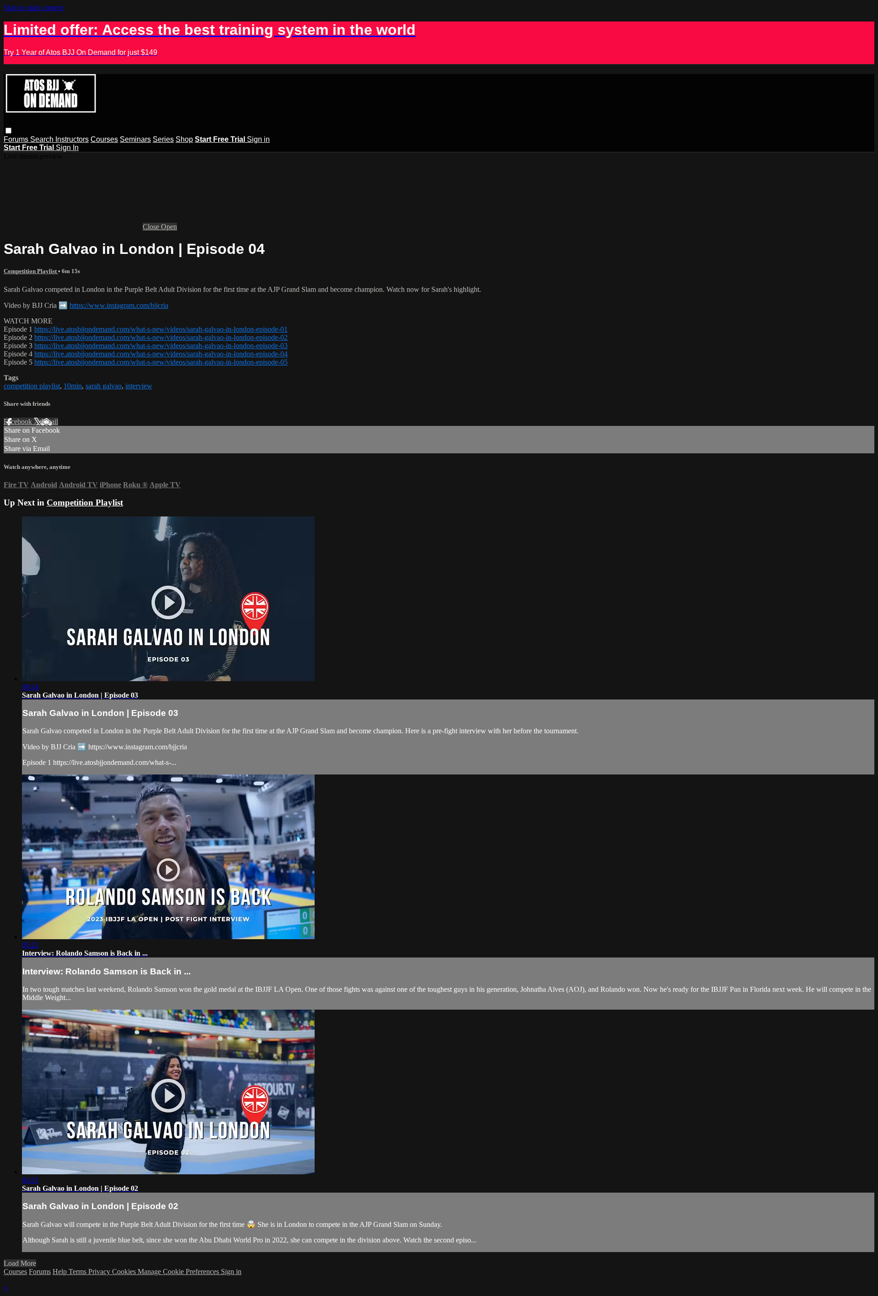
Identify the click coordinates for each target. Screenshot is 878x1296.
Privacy (100, 1271)
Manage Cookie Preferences (179, 1271)
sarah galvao (104, 386)
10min (73, 386)
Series (163, 139)
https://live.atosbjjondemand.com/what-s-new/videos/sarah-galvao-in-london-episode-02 (161, 337)
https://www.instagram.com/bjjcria (119, 305)
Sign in (258, 139)
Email (49, 421)
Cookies (125, 1271)
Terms (78, 1271)
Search (42, 139)
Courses (104, 139)
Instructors (72, 139)
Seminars (135, 139)
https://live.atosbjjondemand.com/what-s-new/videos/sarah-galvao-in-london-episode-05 (161, 362)
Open (169, 227)
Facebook (19, 421)
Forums (17, 139)
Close (152, 227)
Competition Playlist (31, 271)
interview (138, 386)
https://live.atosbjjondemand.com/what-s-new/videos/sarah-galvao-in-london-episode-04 (161, 354)
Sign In (67, 147)
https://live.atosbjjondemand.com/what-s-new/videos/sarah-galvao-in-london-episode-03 (161, 346)
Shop (184, 139)
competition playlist (32, 386)
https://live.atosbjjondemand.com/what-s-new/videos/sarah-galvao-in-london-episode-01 (161, 329)
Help (61, 1271)
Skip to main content (33, 7)
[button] (8, 131)
